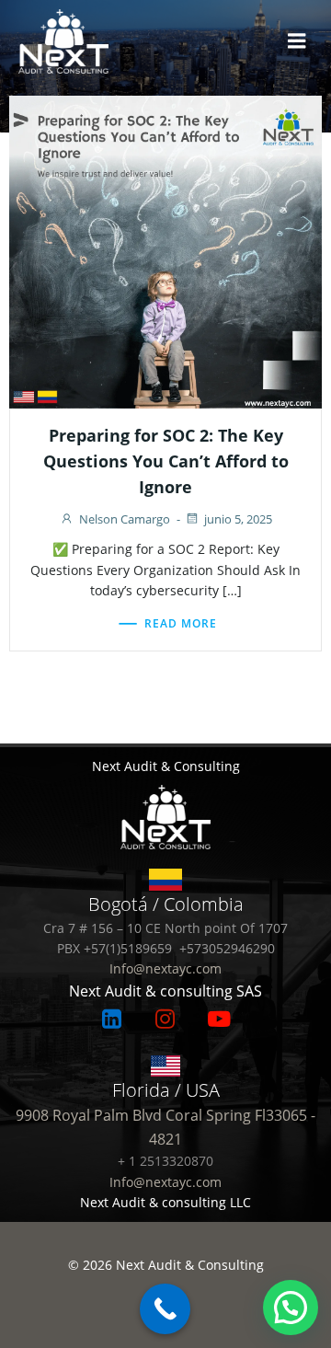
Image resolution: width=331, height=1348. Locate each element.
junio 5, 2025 (238, 519)
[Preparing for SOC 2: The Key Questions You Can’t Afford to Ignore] (165, 250)
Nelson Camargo (124, 519)
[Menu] (297, 41)
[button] (290, 1307)
